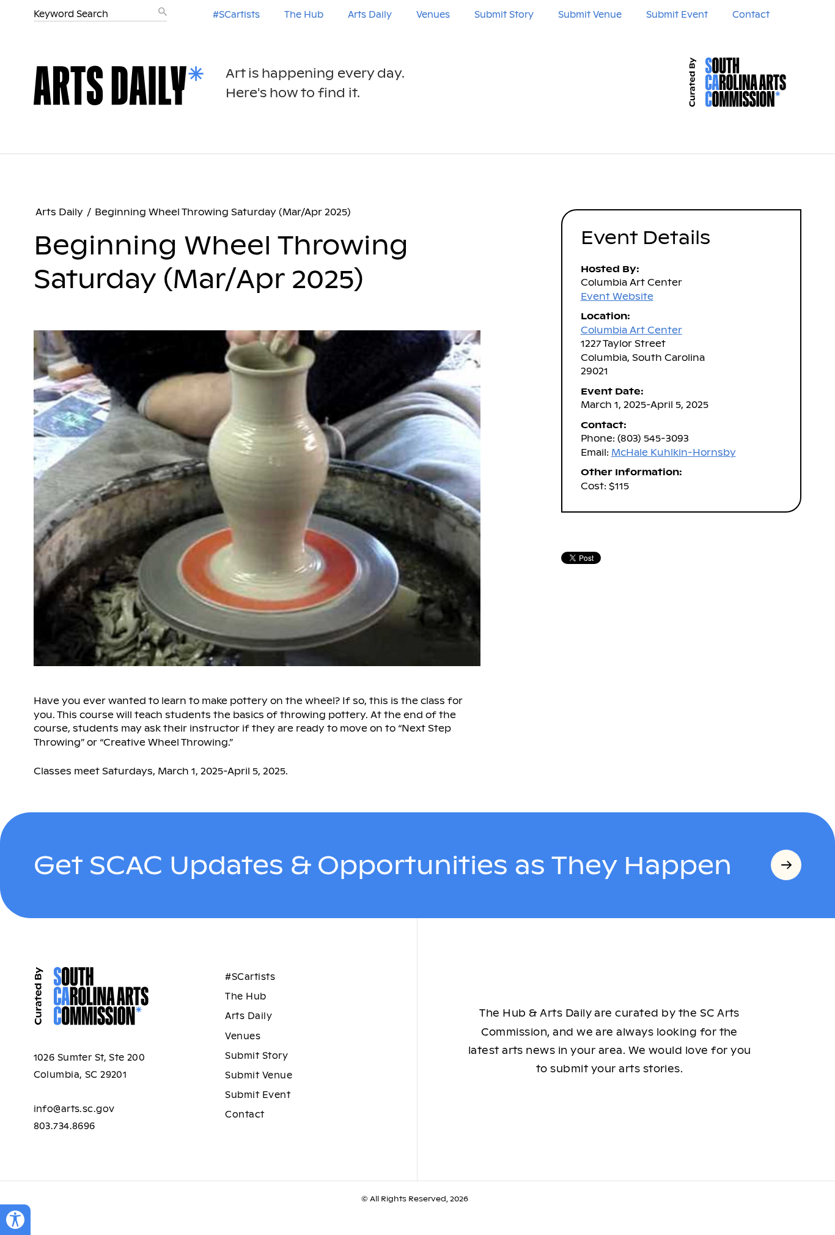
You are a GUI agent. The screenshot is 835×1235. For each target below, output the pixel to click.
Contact (751, 14)
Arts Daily (370, 14)
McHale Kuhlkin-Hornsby (673, 452)
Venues (433, 14)
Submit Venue (590, 14)
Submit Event (677, 14)
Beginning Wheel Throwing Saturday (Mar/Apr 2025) (223, 212)
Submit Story (504, 14)
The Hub (303, 14)
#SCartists (236, 14)
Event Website (617, 296)
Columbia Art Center (631, 330)
